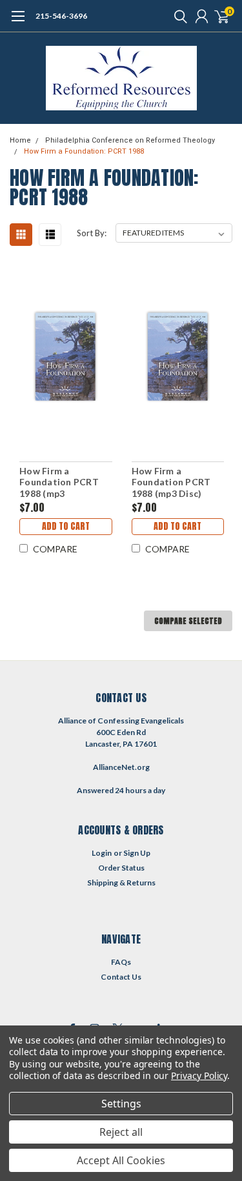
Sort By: (91, 233)
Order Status (121, 868)
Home (20, 140)
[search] (177, 16)
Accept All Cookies (121, 1160)
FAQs (121, 962)
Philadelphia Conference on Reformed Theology (130, 140)
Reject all (121, 1132)
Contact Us (121, 977)
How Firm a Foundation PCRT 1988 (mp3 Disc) (171, 482)
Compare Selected (188, 621)
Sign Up (136, 853)
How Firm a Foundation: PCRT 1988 (84, 151)
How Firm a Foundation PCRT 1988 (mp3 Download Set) (59, 482)
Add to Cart (66, 526)
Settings (121, 1103)
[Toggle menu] (17, 22)
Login (102, 853)
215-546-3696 (61, 16)
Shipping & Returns (121, 882)
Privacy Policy (199, 1075)
